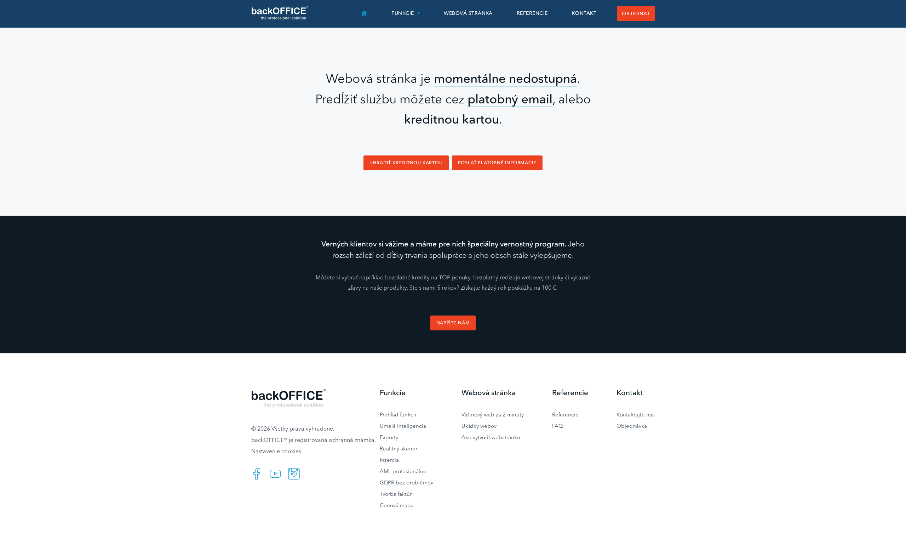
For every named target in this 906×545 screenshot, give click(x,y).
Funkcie (402, 13)
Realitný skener (398, 448)
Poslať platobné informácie (497, 162)
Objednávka (632, 425)
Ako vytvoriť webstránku (490, 437)
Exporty (389, 437)
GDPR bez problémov (406, 482)
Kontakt (584, 13)
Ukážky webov (479, 425)
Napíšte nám (453, 322)
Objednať (636, 13)
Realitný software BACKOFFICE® (280, 13)
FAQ (557, 425)
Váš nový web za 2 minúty (492, 414)
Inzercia (389, 459)
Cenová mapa (397, 505)
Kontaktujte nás (636, 414)
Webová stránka (468, 13)
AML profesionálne (403, 471)
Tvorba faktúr (396, 493)
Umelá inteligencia (403, 425)
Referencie (532, 13)
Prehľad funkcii (398, 414)
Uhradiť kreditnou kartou (405, 162)
